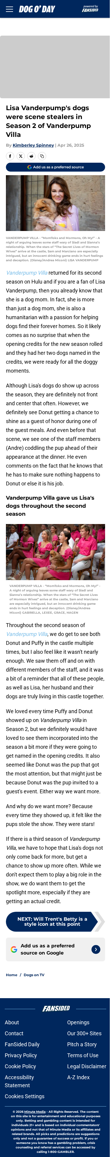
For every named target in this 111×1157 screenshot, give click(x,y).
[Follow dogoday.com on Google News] (95, 949)
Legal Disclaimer (86, 1066)
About (12, 1022)
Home (11, 975)
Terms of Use (83, 1055)
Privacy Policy (21, 1055)
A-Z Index (78, 1077)
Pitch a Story (82, 1044)
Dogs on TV (34, 975)
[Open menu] (9, 8)
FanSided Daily (22, 1044)
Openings (78, 1022)
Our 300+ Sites (84, 1033)
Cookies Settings (24, 1096)
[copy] (42, 156)
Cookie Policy (20, 1066)
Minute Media (35, 1112)
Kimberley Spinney (33, 145)
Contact (14, 1033)
